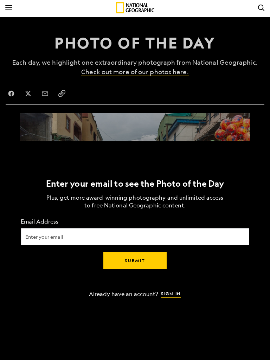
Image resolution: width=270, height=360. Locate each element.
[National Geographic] (135, 7)
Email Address (39, 221)
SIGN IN (171, 293)
